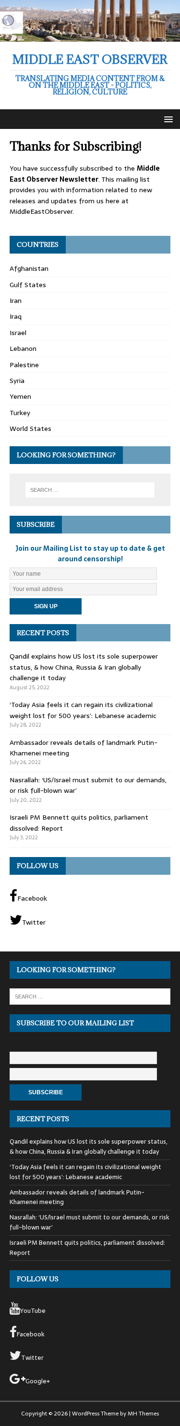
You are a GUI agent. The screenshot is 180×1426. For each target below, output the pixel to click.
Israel (18, 332)
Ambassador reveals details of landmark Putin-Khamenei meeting (77, 1197)
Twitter (34, 922)
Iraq (16, 316)
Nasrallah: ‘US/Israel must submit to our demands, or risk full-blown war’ (89, 1222)
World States (30, 428)
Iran (16, 300)
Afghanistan (29, 268)
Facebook (32, 898)
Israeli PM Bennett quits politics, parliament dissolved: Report (87, 1248)
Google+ (37, 1381)
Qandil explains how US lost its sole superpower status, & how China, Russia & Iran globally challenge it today (84, 667)
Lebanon (23, 348)
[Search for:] (90, 490)
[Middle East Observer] (90, 36)
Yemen (20, 396)
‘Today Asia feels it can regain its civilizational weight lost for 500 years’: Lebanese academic (83, 709)
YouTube (33, 1311)
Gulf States (28, 284)
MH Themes (143, 1413)
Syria (17, 380)
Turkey (20, 412)
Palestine (24, 364)
